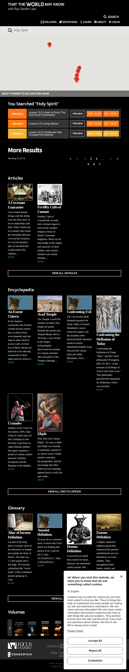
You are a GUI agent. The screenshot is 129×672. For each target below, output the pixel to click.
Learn (87, 22)
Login (116, 22)
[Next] (110, 159)
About (101, 22)
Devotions (69, 22)
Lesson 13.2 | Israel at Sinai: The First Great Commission (47, 113)
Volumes (50, 22)
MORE (11, 257)
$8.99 (110, 113)
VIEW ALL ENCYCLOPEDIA (64, 491)
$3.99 (94, 113)
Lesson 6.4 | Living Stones (43, 123)
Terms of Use (55, 663)
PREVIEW (78, 113)
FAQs (54, 653)
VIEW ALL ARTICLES (64, 273)
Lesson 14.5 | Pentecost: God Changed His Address (45, 133)
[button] (77, 80)
